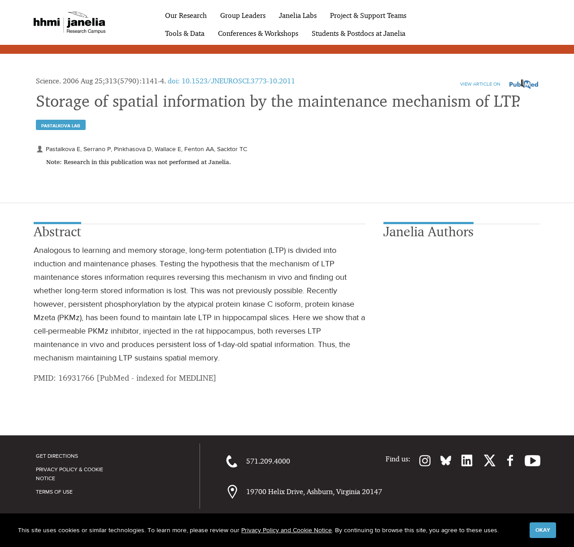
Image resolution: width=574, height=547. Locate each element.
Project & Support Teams (368, 15)
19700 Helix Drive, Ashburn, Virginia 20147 (314, 491)
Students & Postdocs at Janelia (358, 33)
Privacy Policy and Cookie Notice (286, 530)
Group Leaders (242, 15)
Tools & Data (184, 33)
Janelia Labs (298, 15)
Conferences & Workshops (258, 33)
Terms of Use (54, 492)
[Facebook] (506, 460)
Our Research (186, 15)
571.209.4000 (268, 461)
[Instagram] (420, 460)
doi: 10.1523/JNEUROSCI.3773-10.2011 (231, 81)
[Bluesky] (441, 460)
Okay (542, 530)
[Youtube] (528, 460)
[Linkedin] (462, 460)
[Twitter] (484, 460)
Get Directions (57, 456)
